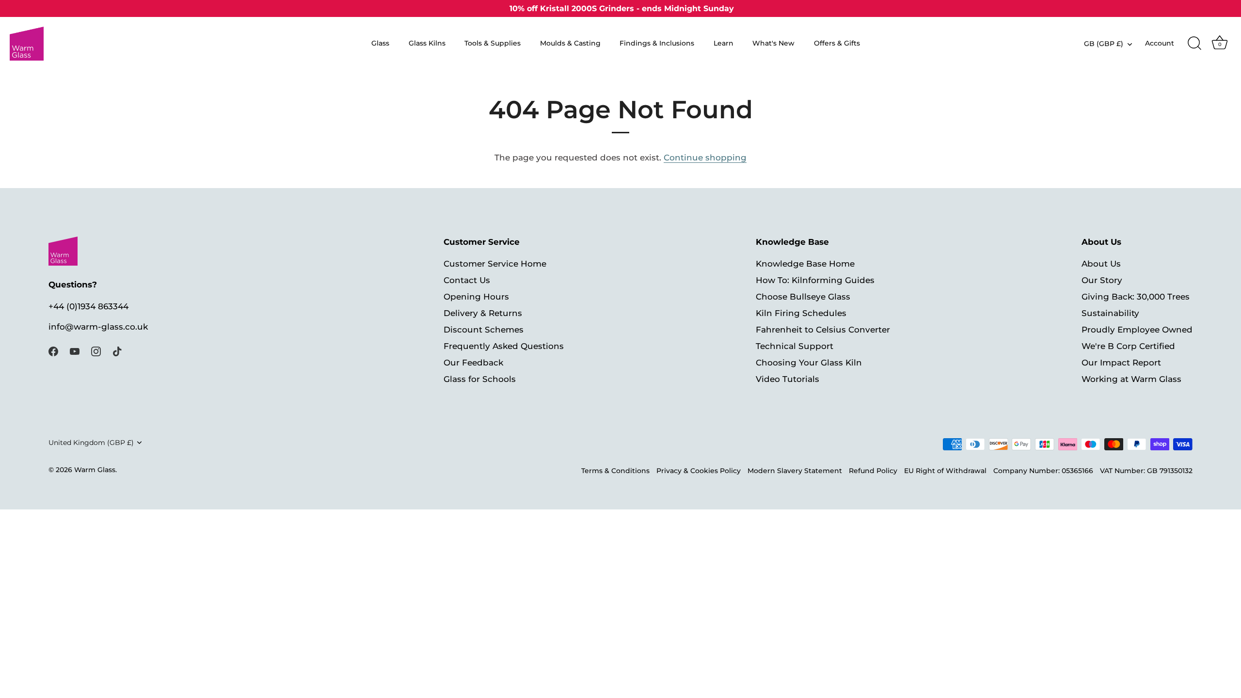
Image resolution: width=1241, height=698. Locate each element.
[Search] (1194, 43)
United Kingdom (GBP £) (91, 442)
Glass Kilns (427, 43)
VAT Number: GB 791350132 (1146, 470)
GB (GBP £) (1103, 43)
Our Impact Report (1121, 362)
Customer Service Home (495, 264)
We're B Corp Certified (1128, 346)
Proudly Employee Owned (1137, 329)
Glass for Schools (480, 379)
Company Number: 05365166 (1043, 470)
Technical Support (794, 346)
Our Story (1102, 280)
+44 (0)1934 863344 (88, 306)
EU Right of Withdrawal (945, 470)
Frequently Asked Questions (504, 346)
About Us (1101, 264)
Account (1159, 43)
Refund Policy (873, 470)
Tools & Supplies (492, 43)
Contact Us (467, 280)
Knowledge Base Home (805, 264)
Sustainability (1110, 313)
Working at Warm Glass (1131, 379)
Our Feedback (473, 362)
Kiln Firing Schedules (801, 313)
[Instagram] (96, 351)
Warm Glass (94, 469)
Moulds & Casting (570, 43)
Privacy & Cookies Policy (698, 470)
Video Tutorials (787, 379)
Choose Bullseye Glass (803, 296)
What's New (773, 43)
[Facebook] (53, 351)
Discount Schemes (484, 329)
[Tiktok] (117, 351)
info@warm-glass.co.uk (98, 327)
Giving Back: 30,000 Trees (1136, 296)
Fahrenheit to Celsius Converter (823, 329)
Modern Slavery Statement (795, 470)
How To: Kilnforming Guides (815, 280)
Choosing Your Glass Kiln (809, 362)
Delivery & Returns (483, 313)
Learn (723, 43)
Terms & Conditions (615, 470)
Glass (380, 43)
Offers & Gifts (837, 43)
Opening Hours (476, 296)
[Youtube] (75, 351)
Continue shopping (705, 157)
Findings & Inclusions (657, 43)
